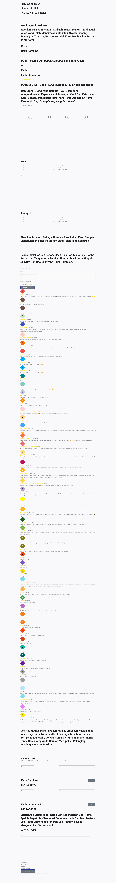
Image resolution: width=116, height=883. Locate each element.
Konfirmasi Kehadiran (25, 281)
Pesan (21, 271)
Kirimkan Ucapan (27, 287)
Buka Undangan (28, 871)
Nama (21, 266)
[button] (91, 780)
